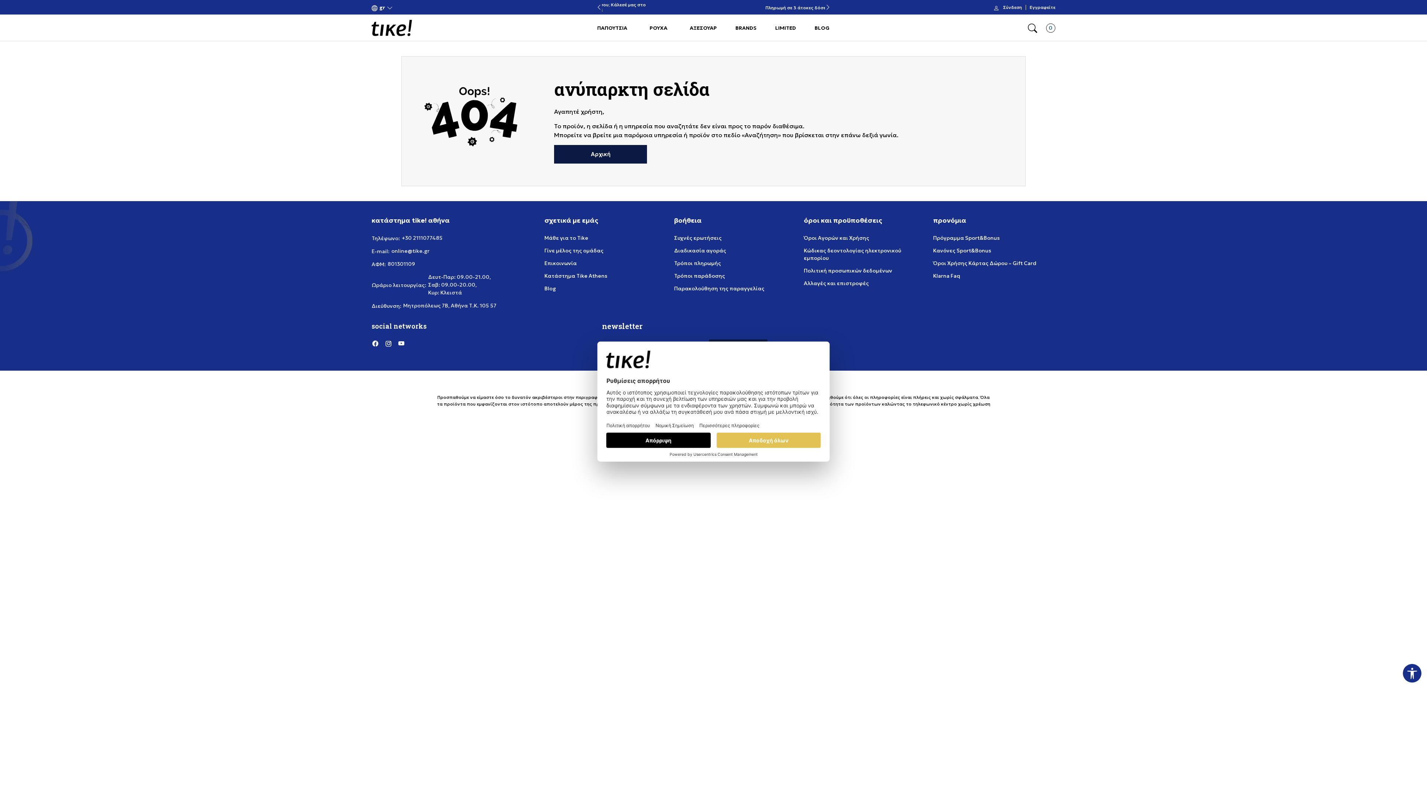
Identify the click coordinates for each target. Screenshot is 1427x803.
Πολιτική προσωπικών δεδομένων (848, 270)
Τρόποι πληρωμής (697, 263)
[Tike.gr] (392, 28)
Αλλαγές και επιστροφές (836, 283)
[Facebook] (375, 343)
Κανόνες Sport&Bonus (962, 250)
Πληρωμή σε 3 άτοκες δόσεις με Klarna (713, 7)
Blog (550, 288)
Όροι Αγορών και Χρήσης (836, 238)
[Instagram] (388, 343)
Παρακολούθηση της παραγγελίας (719, 288)
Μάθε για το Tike (566, 238)
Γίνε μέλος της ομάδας (574, 250)
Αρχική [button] (601, 154)
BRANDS (746, 28)
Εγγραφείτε (1042, 7)
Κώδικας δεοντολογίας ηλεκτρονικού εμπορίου (852, 254)
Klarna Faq (946, 275)
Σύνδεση (1012, 7)
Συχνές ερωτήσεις (698, 238)
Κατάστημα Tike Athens (575, 275)
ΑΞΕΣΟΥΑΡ (703, 28)
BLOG (822, 28)
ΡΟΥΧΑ (658, 28)
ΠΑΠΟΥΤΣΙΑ (612, 28)
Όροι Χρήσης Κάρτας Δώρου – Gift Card (984, 263)
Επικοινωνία (560, 263)
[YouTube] (401, 343)
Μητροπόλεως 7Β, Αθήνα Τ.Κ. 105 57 (449, 305)
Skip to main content (402, 8)
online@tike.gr (410, 251)
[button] (382, 7)
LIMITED (785, 28)
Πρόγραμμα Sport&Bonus (966, 238)
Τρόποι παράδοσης (699, 275)
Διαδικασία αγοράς (700, 250)
